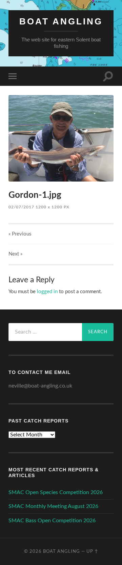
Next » (15, 254)
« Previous (20, 234)
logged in (47, 291)
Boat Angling (61, 21)
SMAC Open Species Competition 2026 (55, 492)
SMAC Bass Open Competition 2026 (52, 520)
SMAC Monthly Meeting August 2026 (53, 506)
